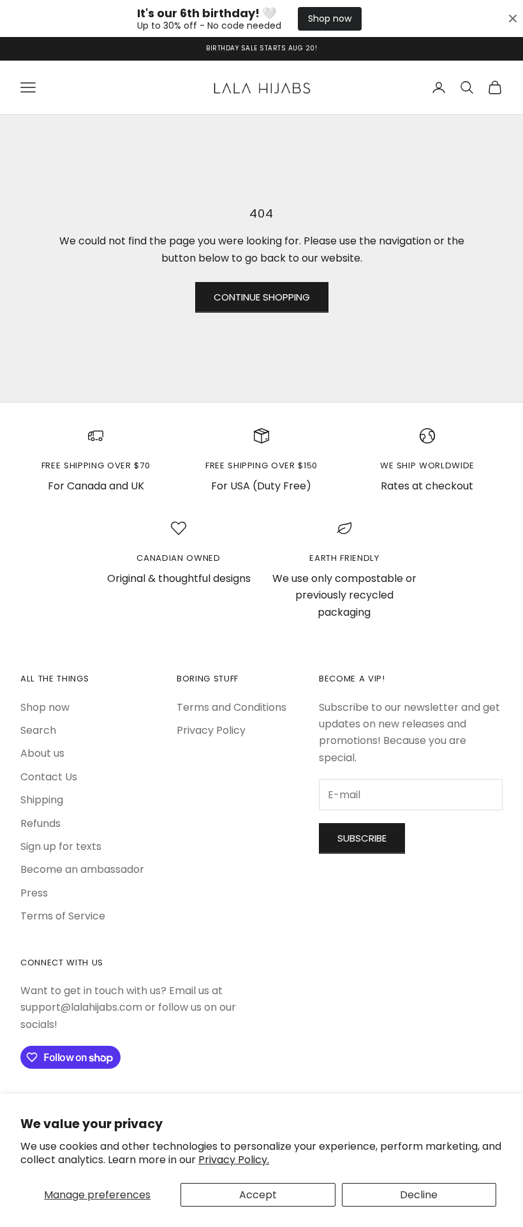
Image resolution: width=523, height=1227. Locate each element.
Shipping (41, 799)
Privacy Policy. (233, 1159)
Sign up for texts (60, 846)
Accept (258, 1194)
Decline (419, 1194)
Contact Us (48, 777)
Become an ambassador (82, 869)
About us (42, 753)
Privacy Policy (211, 730)
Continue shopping (262, 297)
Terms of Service (62, 916)
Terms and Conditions (231, 707)
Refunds (40, 823)
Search (38, 730)
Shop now (329, 18)
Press (34, 893)
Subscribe (362, 838)
